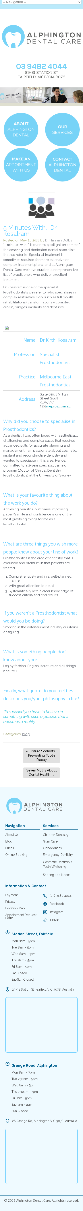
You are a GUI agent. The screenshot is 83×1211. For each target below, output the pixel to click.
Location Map (15, 908)
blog (26, 734)
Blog (8, 841)
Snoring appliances (56, 875)
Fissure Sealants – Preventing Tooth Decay (41, 755)
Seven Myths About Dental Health (41, 772)
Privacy (10, 901)
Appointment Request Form (21, 916)
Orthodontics (52, 848)
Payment (11, 895)
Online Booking (16, 854)
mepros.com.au (58, 406)
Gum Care (50, 841)
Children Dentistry (56, 835)
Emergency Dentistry (58, 854)
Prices (9, 848)
